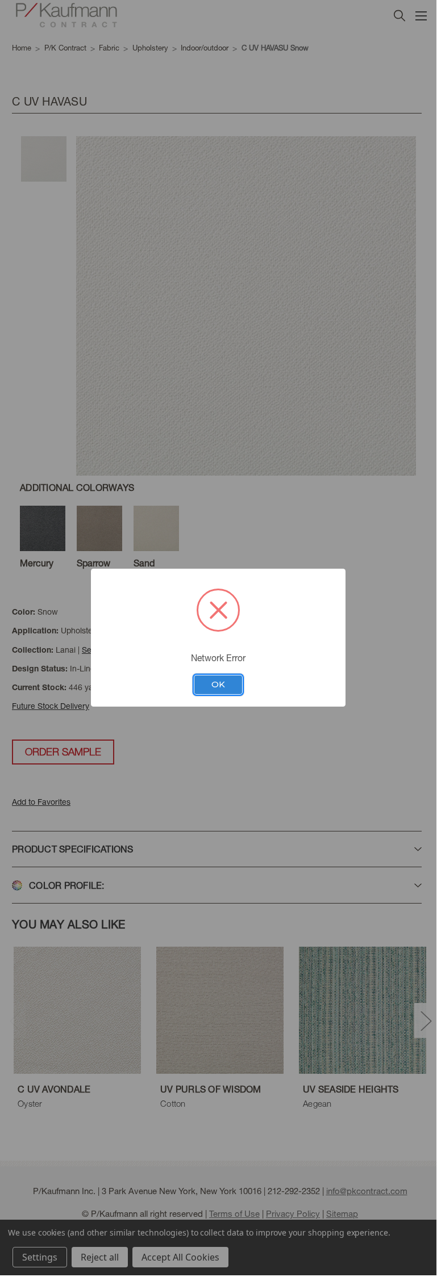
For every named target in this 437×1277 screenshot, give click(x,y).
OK (218, 684)
